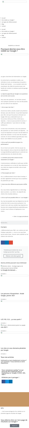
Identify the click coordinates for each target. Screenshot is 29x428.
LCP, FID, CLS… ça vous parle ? (11, 319)
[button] (3, 381)
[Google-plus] (11, 243)
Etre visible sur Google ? (8, 20)
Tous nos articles (7, 357)
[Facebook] (3, 243)
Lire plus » (3, 273)
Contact (4, 26)
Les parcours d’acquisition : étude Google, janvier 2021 (12, 295)
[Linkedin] (7, 243)
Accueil (3, 18)
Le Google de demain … (9, 270)
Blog (3, 24)
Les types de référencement (9, 22)
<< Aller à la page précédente (20, 216)
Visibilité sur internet (14, 45)
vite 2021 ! (4, 327)
